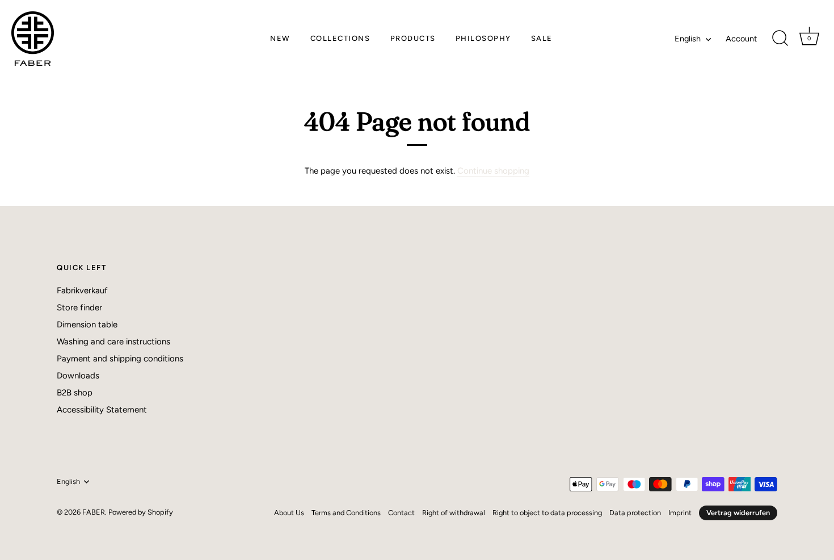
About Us (289, 512)
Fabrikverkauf (82, 290)
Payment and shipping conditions (120, 358)
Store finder (79, 307)
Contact (401, 512)
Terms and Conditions (346, 512)
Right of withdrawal (453, 512)
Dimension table (87, 324)
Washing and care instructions (113, 341)
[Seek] (780, 38)
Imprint (680, 512)
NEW (280, 38)
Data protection (635, 512)
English (688, 38)
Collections (340, 38)
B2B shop (74, 393)
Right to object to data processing (547, 512)
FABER (93, 512)
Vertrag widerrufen (738, 512)
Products (413, 38)
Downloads (78, 375)
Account (741, 38)
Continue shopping (493, 171)
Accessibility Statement (102, 410)
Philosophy (483, 38)
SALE (542, 38)
